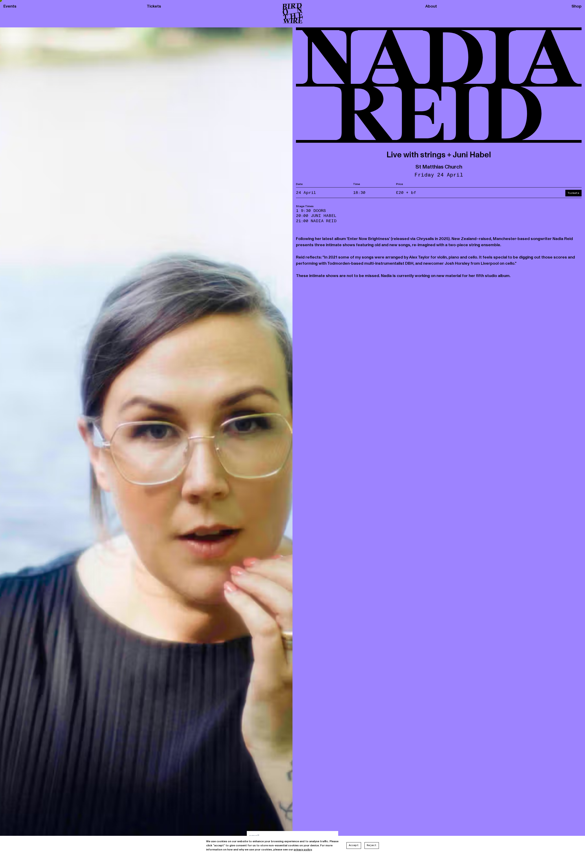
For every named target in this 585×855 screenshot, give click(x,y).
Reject (372, 845)
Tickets (154, 6)
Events (9, 6)
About (431, 6)
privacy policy (303, 849)
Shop (577, 6)
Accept (354, 845)
